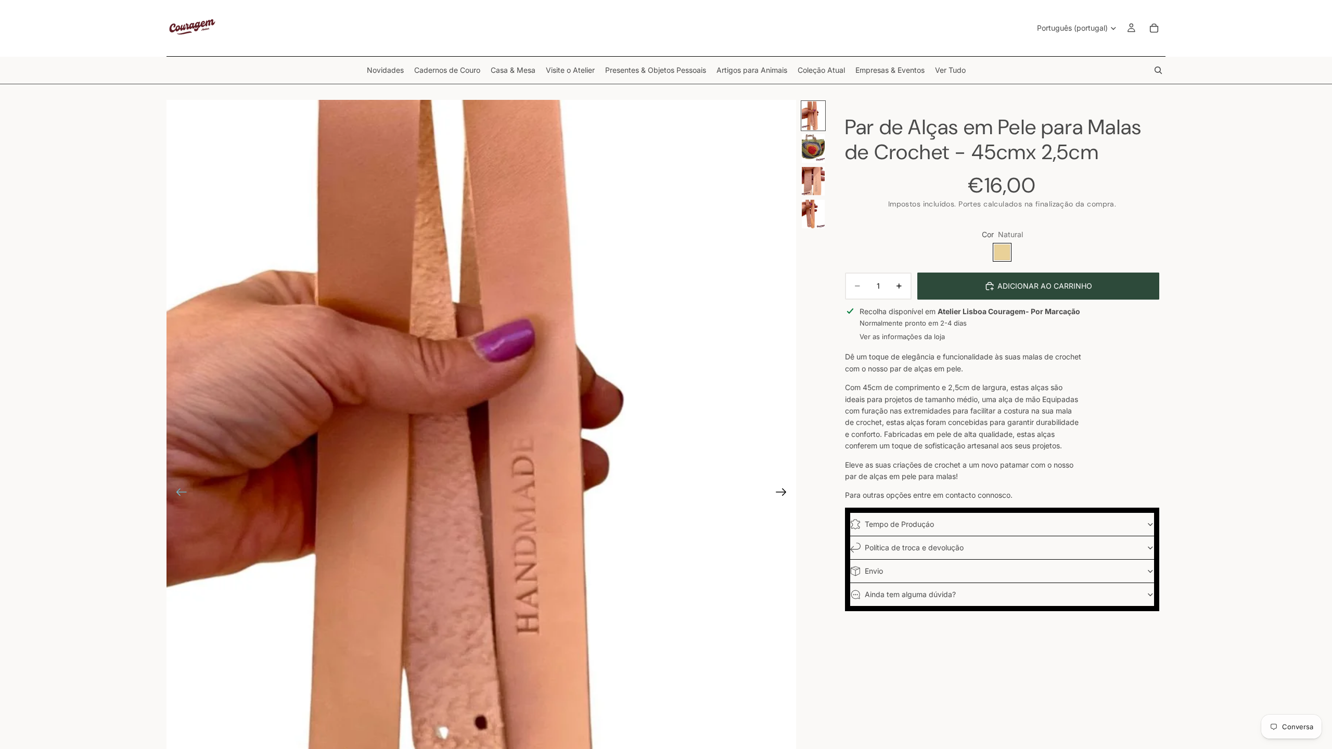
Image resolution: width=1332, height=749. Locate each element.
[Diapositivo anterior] (178, 493)
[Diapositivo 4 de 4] (813, 214)
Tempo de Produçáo (899, 524)
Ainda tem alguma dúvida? (910, 594)
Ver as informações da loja (902, 336)
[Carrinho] (1154, 28)
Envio (874, 570)
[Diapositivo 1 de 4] (813, 115)
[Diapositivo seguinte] (784, 493)
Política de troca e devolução (914, 547)
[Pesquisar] (1158, 70)
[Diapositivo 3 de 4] (813, 181)
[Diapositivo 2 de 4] (813, 148)
